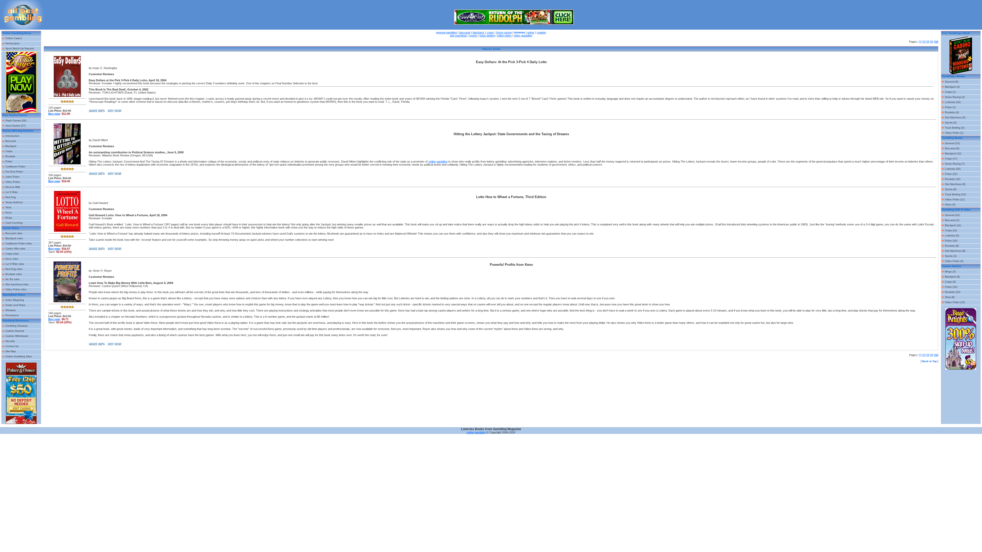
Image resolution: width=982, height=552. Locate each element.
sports (473, 35)
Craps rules (12, 253)
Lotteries (950, 102)
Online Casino (13, 38)
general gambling (446, 32)
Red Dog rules (13, 269)
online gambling (438, 161)
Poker (8, 161)
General (949, 81)
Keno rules (11, 258)
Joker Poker (12, 176)
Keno (8, 212)
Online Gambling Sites (18, 356)
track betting (487, 35)
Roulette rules (13, 274)
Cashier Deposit (14, 330)
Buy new (54, 113)
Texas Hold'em (14, 202)
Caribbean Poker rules (18, 243)
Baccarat (10, 141)
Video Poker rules (15, 289)
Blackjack (10, 146)
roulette (541, 32)
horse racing (504, 32)
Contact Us (11, 346)
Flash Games (13, 120)
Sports (949, 122)
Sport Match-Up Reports (19, 48)
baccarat (464, 32)
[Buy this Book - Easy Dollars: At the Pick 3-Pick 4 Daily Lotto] (67, 95)
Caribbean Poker (15, 166)
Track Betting (953, 127)
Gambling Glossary (16, 325)
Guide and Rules (15, 305)
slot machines (458, 35)
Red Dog (10, 197)
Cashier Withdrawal (16, 336)
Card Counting (14, 222)
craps (490, 32)
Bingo (8, 217)
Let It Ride (11, 192)
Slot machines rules (16, 284)
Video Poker (12, 181)
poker (530, 32)
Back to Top (929, 361)
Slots (8, 207)
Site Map (10, 351)
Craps (8, 151)
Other (948, 204)
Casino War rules (15, 248)
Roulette (10, 156)
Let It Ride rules (14, 263)
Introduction (12, 135)
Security (10, 341)
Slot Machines (953, 117)
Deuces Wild (12, 187)
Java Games (12, 125)
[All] (936, 41)
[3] (927, 41)
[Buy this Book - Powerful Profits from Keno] (67, 301)
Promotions (12, 315)
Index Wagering (14, 299)
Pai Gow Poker (14, 171)
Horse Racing (953, 97)
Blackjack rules (14, 238)
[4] (931, 41)
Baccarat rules (13, 233)
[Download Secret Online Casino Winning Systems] (961, 73)
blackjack (478, 32)
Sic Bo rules (12, 279)
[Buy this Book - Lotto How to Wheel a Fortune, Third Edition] (67, 230)
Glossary (10, 310)
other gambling (523, 35)
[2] (923, 41)
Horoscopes (12, 43)
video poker (504, 35)
